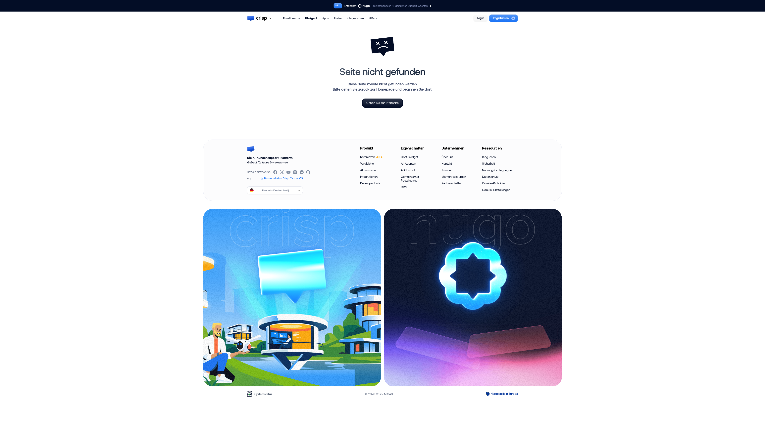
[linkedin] (302, 172)
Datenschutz (490, 176)
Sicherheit (488, 163)
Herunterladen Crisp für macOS (283, 178)
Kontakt (446, 163)
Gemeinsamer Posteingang (410, 178)
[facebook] (275, 172)
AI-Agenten (408, 163)
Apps (325, 18)
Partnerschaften (451, 183)
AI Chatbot (408, 170)
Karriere (446, 170)
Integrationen (355, 18)
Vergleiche (367, 163)
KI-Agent (311, 18)
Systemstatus (263, 394)
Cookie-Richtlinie (493, 183)
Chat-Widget (409, 157)
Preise (338, 18)
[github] (308, 172)
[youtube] (288, 172)
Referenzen (370, 157)
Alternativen (368, 170)
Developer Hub (370, 183)
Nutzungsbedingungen (497, 170)
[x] (282, 172)
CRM (404, 187)
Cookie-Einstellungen (496, 190)
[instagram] (295, 172)
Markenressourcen (453, 176)
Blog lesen (489, 157)
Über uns (447, 157)
